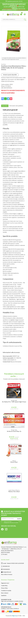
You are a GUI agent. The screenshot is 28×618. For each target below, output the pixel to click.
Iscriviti (19, 518)
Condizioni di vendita (6, 590)
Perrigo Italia (14, 400)
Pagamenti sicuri (5, 583)
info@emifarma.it (7, 572)
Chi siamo (4, 554)
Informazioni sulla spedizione (16, 105)
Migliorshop (14, 615)
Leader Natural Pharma (14, 490)
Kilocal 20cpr (14, 462)
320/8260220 (6, 569)
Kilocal (14, 460)
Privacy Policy (4, 588)
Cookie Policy (4, 585)
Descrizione (5, 105)
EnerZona (3, 64)
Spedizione (3, 595)
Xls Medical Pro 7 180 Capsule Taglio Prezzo (14, 401)
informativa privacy (15, 521)
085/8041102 (6, 566)
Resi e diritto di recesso (6, 574)
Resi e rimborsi (4, 593)
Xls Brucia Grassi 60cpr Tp (14, 431)
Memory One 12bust (14, 491)
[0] (21, 14)
